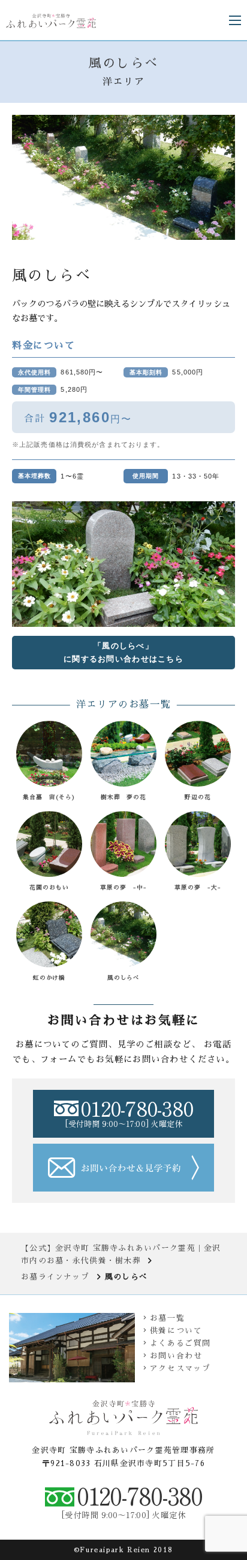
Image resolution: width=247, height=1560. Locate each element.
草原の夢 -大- (197, 888)
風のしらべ (123, 978)
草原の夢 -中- (123, 888)
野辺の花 (198, 797)
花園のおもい (49, 888)
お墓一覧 (167, 1318)
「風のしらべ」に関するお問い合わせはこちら (123, 652)
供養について (176, 1330)
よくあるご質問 (180, 1343)
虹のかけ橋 (49, 978)
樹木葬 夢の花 (124, 797)
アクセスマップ (180, 1368)
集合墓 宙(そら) (49, 797)
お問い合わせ (176, 1356)
